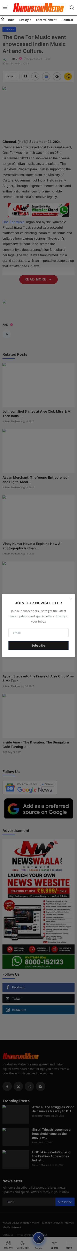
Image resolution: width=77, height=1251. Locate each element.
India (10, 20)
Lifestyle (25, 20)
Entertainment (46, 20)
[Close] (70, 599)
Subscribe (38, 645)
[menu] (5, 7)
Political (67, 20)
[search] (72, 7)
